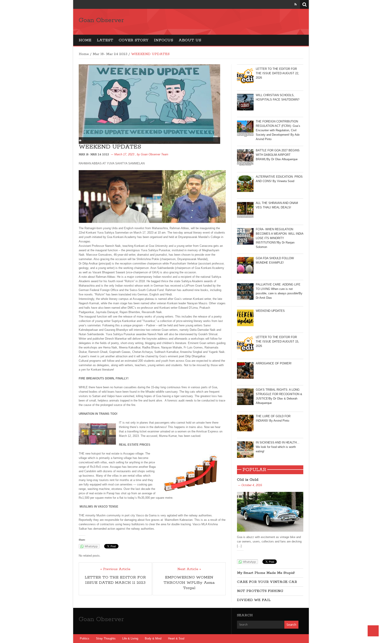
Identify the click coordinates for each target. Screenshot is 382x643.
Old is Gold (247, 479)
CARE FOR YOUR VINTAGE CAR (267, 582)
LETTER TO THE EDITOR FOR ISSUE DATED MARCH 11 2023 (115, 580)
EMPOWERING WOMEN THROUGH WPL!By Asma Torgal (189, 582)
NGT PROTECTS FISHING (260, 591)
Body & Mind (153, 638)
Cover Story (133, 40)
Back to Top (373, 630)
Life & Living (130, 638)
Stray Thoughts (106, 638)
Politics (84, 638)
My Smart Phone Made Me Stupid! (266, 573)
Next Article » (189, 569)
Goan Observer (101, 20)
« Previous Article (115, 569)
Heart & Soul (176, 638)
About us (190, 40)
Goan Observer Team (154, 154)
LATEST (105, 40)
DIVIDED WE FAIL (254, 600)
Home (85, 40)
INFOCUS (163, 40)
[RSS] (295, 4)
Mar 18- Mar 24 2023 (110, 54)
